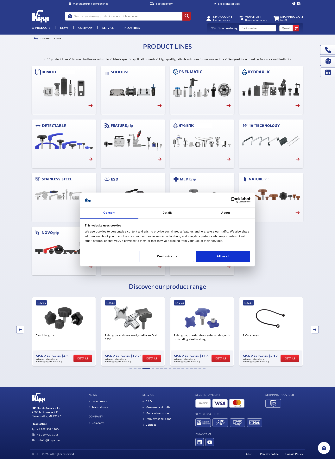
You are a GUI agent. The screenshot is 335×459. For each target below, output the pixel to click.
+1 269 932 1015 (47, 434)
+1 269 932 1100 (47, 429)
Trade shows (100, 407)
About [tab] (225, 212)
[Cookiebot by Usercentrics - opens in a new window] (233, 200)
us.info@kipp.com (48, 440)
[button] (131, 368)
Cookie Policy (294, 454)
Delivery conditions (158, 418)
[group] (64, 331)
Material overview (157, 413)
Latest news (99, 401)
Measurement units (158, 407)
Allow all (223, 256)
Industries (132, 27)
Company (85, 27)
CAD (149, 401)
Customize (165, 256)
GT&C (250, 454)
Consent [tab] (109, 212)
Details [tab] (167, 212)
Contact (151, 424)
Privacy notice (269, 454)
